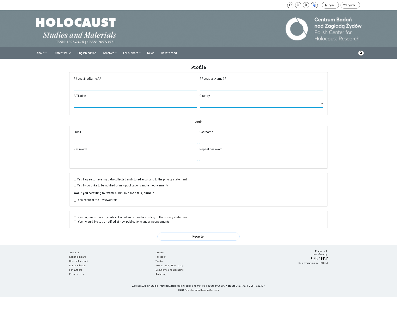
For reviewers (76, 274)
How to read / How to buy (169, 265)
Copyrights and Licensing (169, 269)
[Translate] (314, 5)
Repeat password (211, 149)
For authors (75, 269)
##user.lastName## (213, 78)
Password (80, 149)
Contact (159, 252)
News (150, 53)
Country (205, 95)
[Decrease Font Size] (306, 5)
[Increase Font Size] (298, 5)
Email (77, 132)
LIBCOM (323, 263)
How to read (169, 53)
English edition (87, 53)
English (350, 5)
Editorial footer (77, 265)
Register (198, 236)
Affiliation (80, 95)
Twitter (159, 261)
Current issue (62, 53)
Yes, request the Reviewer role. (98, 200)
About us (74, 252)
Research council (78, 261)
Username (206, 132)
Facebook (160, 256)
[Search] (361, 53)
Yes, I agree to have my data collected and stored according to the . (132, 179)
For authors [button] (130, 53)
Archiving (160, 274)
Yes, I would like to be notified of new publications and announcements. (122, 185)
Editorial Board (77, 256)
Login (330, 5)
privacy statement (175, 179)
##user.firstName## (87, 78)
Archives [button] (108, 53)
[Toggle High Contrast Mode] (290, 5)
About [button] (40, 53)
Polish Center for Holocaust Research (202, 290)
